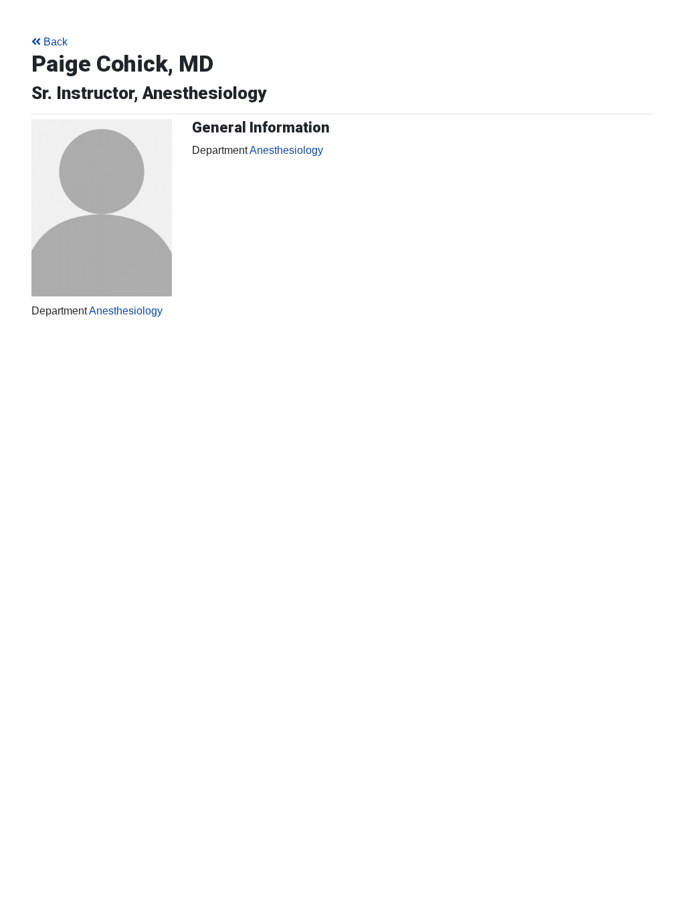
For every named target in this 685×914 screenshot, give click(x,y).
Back (55, 42)
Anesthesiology (126, 310)
